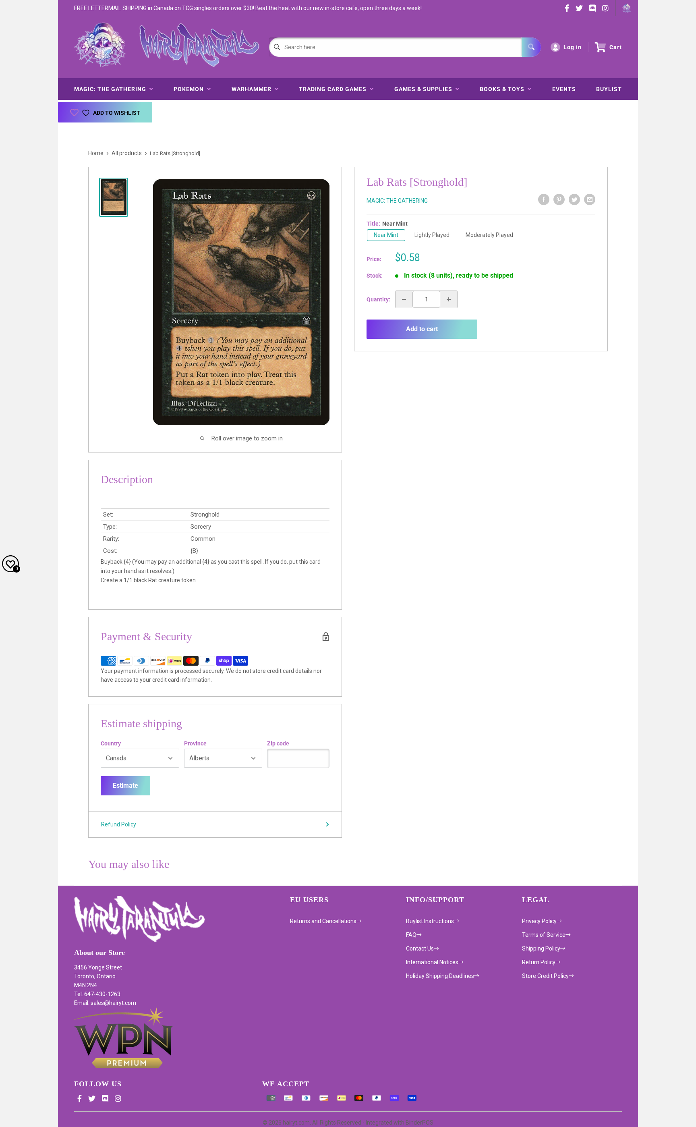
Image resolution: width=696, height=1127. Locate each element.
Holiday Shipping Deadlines (440, 976)
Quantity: (378, 299)
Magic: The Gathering (111, 89)
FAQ (411, 935)
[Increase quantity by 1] (448, 299)
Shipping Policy (541, 948)
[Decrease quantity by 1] (404, 299)
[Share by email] (589, 199)
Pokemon (190, 89)
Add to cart (422, 329)
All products (127, 153)
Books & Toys (504, 89)
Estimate (125, 785)
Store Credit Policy (545, 976)
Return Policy (538, 962)
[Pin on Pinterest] (559, 199)
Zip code (278, 743)
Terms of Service (544, 935)
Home (96, 153)
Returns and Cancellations (323, 921)
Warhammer (253, 89)
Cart (615, 47)
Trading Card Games (334, 89)
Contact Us (420, 948)
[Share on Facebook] (543, 199)
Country (111, 743)
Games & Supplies (425, 89)
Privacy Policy (539, 921)
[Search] (531, 47)
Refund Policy (118, 824)
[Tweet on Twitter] (574, 199)
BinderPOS (419, 1122)
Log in (572, 47)
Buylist (609, 89)
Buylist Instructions (430, 921)
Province (195, 743)
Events (564, 89)
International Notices (432, 962)
